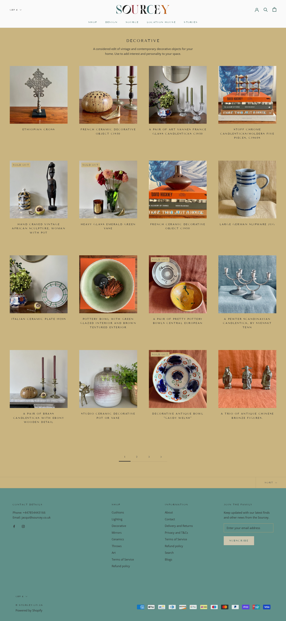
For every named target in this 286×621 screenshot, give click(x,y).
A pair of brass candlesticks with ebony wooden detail (38, 418)
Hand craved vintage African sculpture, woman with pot (38, 228)
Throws (117, 546)
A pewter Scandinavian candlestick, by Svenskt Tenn (247, 323)
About (169, 512)
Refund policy (121, 566)
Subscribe (238, 540)
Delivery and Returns (179, 526)
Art (114, 553)
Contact (170, 519)
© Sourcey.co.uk (29, 605)
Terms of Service (123, 559)
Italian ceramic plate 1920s (38, 319)
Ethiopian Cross (38, 129)
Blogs (168, 559)
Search (169, 553)
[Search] (266, 9)
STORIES (191, 22)
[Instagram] (23, 526)
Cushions (118, 512)
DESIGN (111, 22)
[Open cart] (274, 9)
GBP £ (14, 10)
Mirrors (117, 532)
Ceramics (118, 539)
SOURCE (132, 22)
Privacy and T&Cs (176, 532)
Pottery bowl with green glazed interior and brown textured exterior (108, 323)
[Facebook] (14, 526)
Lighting (117, 519)
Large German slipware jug (247, 224)
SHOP (92, 22)
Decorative (119, 526)
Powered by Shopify (29, 610)
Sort (270, 482)
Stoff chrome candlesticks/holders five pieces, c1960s (247, 133)
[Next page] (161, 457)
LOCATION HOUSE (161, 22)
